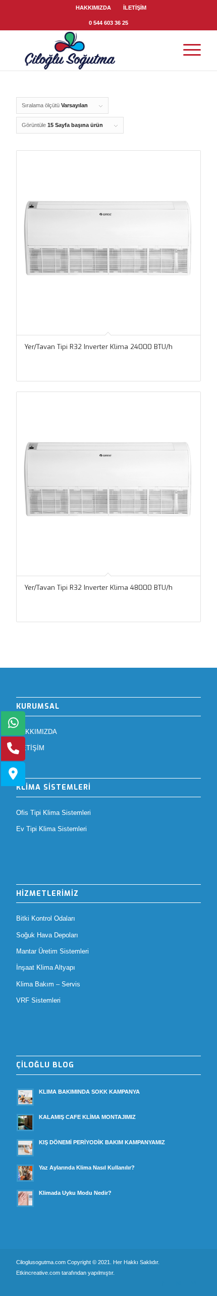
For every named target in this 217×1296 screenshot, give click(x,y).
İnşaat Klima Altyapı (45, 967)
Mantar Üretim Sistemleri (52, 951)
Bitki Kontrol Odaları (45, 918)
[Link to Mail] (193, 1283)
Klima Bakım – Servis (48, 984)
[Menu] (187, 50)
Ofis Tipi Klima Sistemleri (53, 812)
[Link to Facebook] (163, 1283)
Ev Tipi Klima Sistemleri (51, 829)
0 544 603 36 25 (108, 23)
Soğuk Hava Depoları (47, 935)
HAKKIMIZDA (93, 8)
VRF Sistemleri (38, 1000)
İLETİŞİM (134, 8)
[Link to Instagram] (178, 1283)
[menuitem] (94, 7)
